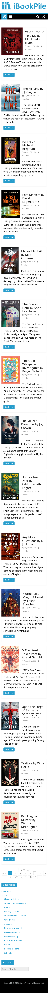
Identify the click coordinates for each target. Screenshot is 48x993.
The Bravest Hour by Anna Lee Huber (31, 307)
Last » (33, 876)
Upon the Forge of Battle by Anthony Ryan (32, 710)
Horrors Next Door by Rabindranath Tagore (31, 482)
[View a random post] (44, 16)
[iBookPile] (4, 16)
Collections (6, 891)
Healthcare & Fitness (13, 940)
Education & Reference (14, 932)
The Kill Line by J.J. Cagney (32, 90)
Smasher (28, 49)
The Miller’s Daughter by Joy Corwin (32, 424)
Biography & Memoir (13, 928)
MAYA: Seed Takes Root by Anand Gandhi (32, 653)
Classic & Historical (12, 899)
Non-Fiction (6, 924)
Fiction (4, 895)
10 (40, 873)
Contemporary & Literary (15, 903)
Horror (7, 907)
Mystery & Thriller (11, 911)
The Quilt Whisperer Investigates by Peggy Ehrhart (32, 366)
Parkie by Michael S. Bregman (29, 145)
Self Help (8, 953)
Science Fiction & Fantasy (15, 915)
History (7, 944)
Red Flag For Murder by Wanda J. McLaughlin (29, 821)
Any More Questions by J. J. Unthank (32, 540)
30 (16, 876)
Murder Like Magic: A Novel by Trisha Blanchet (33, 599)
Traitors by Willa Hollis (32, 765)
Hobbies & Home (11, 948)
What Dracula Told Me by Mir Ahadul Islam (34, 37)
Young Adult (9, 920)
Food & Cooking (11, 936)
